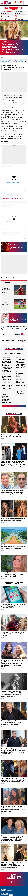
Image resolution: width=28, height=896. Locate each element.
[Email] (24, 61)
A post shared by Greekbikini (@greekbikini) (14, 238)
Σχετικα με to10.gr (6, 890)
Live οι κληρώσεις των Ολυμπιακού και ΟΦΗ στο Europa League (7, 387)
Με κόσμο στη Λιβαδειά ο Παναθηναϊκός (6, 377)
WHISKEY (11, 894)
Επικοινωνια (4, 893)
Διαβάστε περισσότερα (14, 406)
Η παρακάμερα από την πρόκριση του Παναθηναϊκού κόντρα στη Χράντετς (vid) (20, 363)
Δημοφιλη (12, 353)
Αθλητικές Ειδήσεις (20, 340)
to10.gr (3, 57)
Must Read (20, 353)
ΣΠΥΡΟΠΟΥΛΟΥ (10, 277)
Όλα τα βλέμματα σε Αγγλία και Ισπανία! (19, 374)
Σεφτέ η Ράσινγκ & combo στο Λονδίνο (21, 393)
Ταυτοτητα (4, 889)
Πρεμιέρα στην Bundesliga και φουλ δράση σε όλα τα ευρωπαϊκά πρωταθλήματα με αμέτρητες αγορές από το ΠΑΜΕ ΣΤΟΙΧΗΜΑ (7, 365)
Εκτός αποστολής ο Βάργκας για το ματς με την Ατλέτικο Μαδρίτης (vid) (7, 398)
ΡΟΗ (6, 353)
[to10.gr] (6, 3)
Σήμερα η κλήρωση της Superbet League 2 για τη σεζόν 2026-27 (20, 384)
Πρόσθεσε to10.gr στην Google (15, 101)
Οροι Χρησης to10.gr (6, 892)
